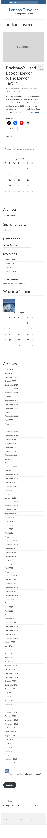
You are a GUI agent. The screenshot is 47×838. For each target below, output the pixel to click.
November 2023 (11, 408)
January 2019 (10, 498)
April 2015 (9, 658)
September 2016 (11, 595)
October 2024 (10, 397)
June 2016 (9, 603)
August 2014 (10, 689)
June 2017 (9, 560)
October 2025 (10, 381)
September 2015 (11, 638)
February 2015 (11, 665)
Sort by (6, 806)
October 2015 (10, 634)
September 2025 (11, 385)
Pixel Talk (8, 267)
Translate (21, 284)
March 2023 (10, 424)
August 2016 (10, 599)
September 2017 (11, 556)
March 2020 (10, 463)
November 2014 (11, 677)
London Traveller (23, 9)
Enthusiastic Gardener (14, 263)
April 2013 (9, 751)
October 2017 (10, 552)
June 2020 (9, 459)
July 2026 (9, 369)
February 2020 (11, 467)
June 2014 (9, 697)
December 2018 (11, 502)
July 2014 (9, 693)
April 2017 (9, 568)
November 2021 (11, 447)
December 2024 (11, 389)
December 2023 (11, 404)
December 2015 (11, 626)
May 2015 (9, 654)
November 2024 (11, 393)
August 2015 (10, 642)
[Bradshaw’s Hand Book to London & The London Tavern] (23, 47)
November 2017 (11, 549)
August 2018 (10, 517)
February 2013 (11, 759)
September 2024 (11, 401)
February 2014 (11, 712)
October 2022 (10, 439)
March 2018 (10, 537)
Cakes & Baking (11, 260)
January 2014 (10, 716)
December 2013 (11, 720)
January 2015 (10, 669)
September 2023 (11, 416)
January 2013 (10, 763)
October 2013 (10, 728)
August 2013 (10, 736)
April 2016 (9, 611)
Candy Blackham (14, 88)
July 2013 (9, 739)
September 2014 (11, 685)
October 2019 (10, 482)
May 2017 (9, 564)
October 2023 (10, 412)
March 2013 (10, 755)
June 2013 (9, 743)
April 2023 (9, 420)
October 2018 (10, 510)
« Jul (5, 201)
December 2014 (11, 673)
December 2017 (11, 545)
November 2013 (11, 724)
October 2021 (10, 451)
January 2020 (10, 471)
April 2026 (9, 373)
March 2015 (10, 662)
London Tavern (24, 149)
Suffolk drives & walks (13, 271)
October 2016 (10, 591)
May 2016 (9, 607)
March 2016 (10, 615)
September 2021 (11, 455)
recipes (32, 149)
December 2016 (11, 584)
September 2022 (11, 443)
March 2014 (10, 708)
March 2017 (10, 572)
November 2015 (11, 630)
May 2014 (9, 701)
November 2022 (11, 436)
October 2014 (10, 681)
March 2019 (10, 494)
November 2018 (11, 506)
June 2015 (9, 650)
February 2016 (11, 619)
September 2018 (11, 514)
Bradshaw (9, 149)
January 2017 (10, 580)
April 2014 (9, 704)
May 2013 (9, 747)
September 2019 (11, 486)
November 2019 (11, 478)
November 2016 (11, 588)
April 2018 (9, 533)
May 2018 (9, 529)
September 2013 (11, 732)
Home (13, 91)
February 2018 (11, 541)
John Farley (16, 149)
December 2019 (11, 475)
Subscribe (10, 785)
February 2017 (11, 576)
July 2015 (9, 646)
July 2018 (9, 521)
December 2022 (11, 432)
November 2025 (11, 377)
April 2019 (9, 490)
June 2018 (9, 525)
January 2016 (10, 623)
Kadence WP (35, 819)
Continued (35, 112)
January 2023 (10, 428)
